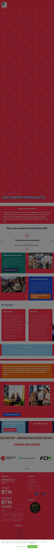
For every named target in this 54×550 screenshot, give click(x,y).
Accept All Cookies (32, 546)
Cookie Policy (33, 542)
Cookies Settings (21, 546)
